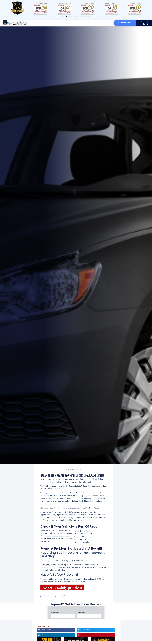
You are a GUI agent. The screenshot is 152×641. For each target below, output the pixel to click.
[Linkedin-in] (143, 24)
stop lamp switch (50, 493)
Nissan (59, 596)
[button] (8, 8)
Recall (63, 596)
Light (55, 596)
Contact (107, 23)
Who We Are (59, 23)
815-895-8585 (143, 21)
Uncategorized (73, 470)
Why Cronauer (89, 23)
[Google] (147, 24)
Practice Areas (39, 23)
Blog (74, 23)
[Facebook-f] (140, 24)
